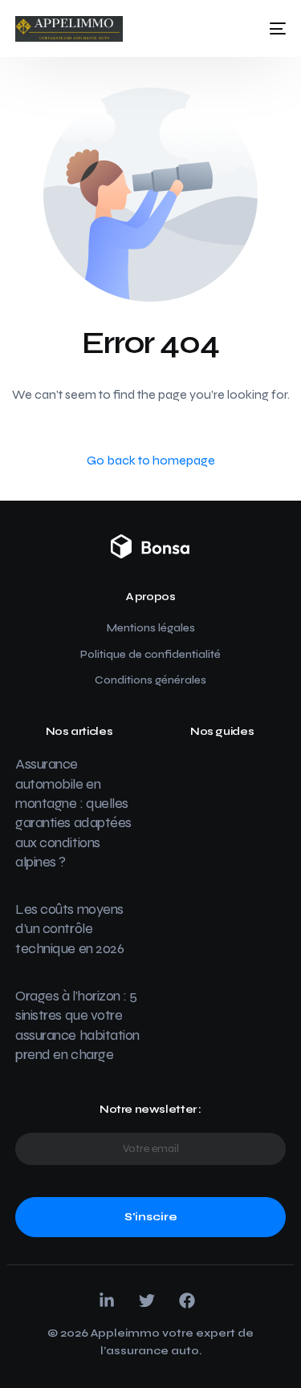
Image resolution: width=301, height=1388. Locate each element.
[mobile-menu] (273, 29)
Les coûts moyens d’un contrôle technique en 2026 (69, 928)
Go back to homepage (151, 460)
